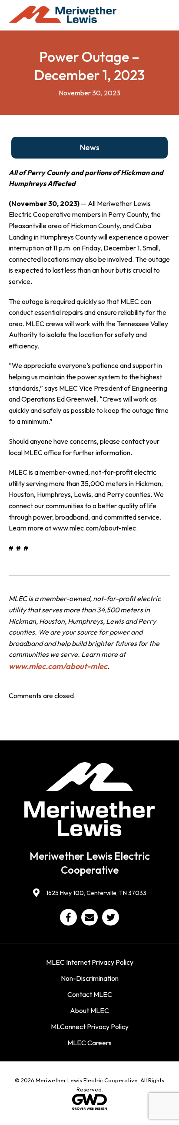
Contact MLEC (89, 994)
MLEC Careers (89, 1042)
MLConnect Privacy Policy (90, 1026)
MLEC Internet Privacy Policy (89, 962)
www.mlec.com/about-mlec (58, 666)
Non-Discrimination (90, 978)
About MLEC (89, 1010)
